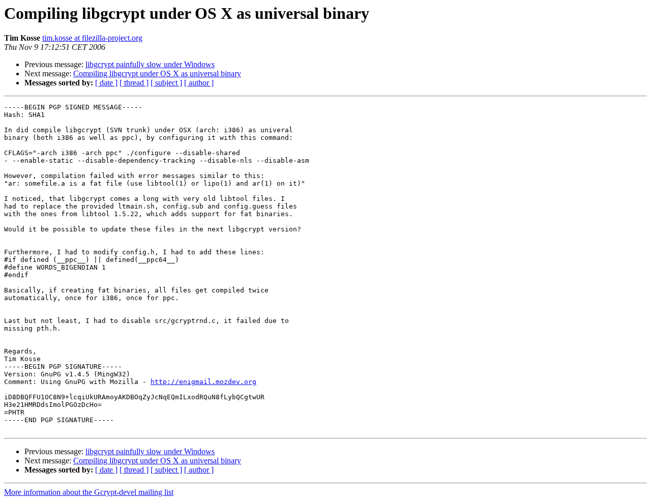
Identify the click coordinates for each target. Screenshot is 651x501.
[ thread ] (134, 82)
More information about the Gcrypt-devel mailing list (88, 492)
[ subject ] (166, 82)
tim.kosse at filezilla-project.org (92, 38)
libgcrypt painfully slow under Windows (150, 64)
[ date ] (106, 82)
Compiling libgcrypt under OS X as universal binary (157, 73)
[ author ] (199, 82)
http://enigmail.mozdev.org (203, 382)
